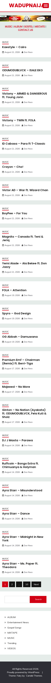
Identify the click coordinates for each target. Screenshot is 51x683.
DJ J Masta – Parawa (17, 440)
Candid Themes (34, 675)
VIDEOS (11, 648)
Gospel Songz (14, 627)
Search (38, 599)
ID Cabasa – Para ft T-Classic (23, 144)
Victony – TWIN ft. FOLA (18, 120)
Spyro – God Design (16, 313)
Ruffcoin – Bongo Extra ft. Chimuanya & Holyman (20, 465)
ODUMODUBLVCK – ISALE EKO (22, 70)
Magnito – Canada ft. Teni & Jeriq (22, 238)
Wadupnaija (27, 5)
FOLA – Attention (14, 290)
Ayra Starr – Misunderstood (22, 490)
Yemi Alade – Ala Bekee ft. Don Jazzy (24, 265)
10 (26, 584)
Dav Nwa (28, 52)
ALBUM (18, 26)
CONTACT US (25, 29)
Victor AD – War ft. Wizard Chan (25, 190)
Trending (11, 643)
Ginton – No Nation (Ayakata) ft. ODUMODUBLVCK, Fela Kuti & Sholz (24, 413)
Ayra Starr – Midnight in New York (22, 538)
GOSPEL (28, 26)
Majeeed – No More (16, 387)
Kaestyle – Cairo (14, 47)
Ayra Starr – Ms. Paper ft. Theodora (20, 565)
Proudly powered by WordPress (23, 672)
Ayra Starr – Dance (16, 514)
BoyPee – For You (14, 213)
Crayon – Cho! (12, 167)
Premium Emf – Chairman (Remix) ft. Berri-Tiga (21, 361)
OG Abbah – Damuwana (20, 337)
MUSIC (8, 26)
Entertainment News (18, 622)
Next (36, 584)
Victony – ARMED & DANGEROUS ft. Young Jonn (24, 95)
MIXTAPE (40, 26)
